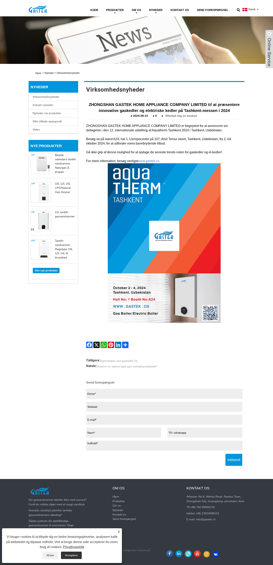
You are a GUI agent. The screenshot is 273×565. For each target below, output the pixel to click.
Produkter (115, 10)
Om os (136, 10)
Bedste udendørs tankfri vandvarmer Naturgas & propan (65, 163)
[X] (96, 345)
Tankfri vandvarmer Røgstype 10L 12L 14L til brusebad (64, 249)
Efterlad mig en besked (181, 115)
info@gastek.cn (206, 519)
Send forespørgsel (212, 10)
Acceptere (71, 555)
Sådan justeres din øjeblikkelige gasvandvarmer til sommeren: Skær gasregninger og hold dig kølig (51, 525)
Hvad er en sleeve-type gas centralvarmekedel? (127, 366)
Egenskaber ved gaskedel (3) (118, 360)
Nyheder (155, 10)
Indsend (233, 460)
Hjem (94, 10)
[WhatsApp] (104, 345)
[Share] (125, 345)
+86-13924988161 (207, 513)
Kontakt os (179, 10)
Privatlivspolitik (73, 547)
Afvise (50, 555)
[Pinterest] (111, 345)
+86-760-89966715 (202, 507)
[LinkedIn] (118, 345)
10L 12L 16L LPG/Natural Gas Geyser (63, 188)
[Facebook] (89, 345)
